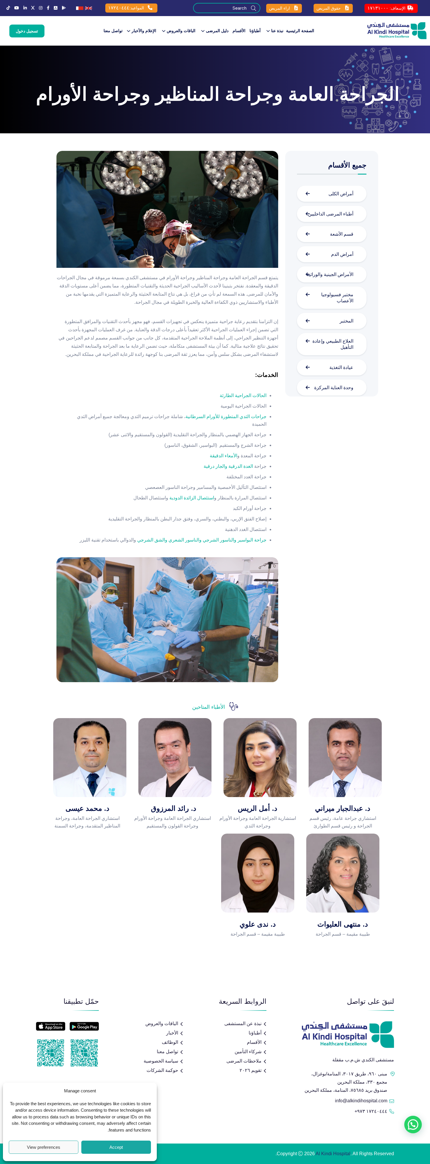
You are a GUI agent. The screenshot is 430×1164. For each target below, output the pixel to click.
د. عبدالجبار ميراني (342, 808)
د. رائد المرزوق (172, 808)
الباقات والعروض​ (181, 30)
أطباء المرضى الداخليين (330, 213)
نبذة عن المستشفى (243, 1023)
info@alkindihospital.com (361, 1100)
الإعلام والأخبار (144, 30)
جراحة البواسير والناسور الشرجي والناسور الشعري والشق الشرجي (201, 539)
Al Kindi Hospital (333, 1153)
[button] (413, 1124)
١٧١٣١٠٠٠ (377, 8)
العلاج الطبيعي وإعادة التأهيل (332, 344)
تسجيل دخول (27, 31)
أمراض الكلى (340, 193)
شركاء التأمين (248, 1051)
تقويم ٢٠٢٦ (251, 1070)
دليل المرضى (217, 30)
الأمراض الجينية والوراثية (330, 274)
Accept (116, 1147)
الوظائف (170, 1042)
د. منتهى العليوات (342, 924)
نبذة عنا (277, 30)
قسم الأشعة (341, 234)
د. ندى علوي (258, 924)
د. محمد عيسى (87, 808)
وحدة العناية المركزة (333, 387)
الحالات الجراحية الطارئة (243, 395)
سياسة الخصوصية (161, 1060)
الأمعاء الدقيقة (223, 455)
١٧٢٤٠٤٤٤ (118, 7)
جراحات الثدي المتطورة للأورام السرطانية (225, 416)
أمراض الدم (342, 254)
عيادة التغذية (340, 367)
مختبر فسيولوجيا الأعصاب (337, 297)
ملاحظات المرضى (244, 1060)
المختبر (345, 320)
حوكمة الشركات (162, 1070)
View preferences (43, 1147)
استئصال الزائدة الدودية (191, 497)
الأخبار (172, 1032)
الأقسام (239, 30)
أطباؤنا (255, 30)
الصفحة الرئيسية (300, 30)
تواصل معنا (113, 30)
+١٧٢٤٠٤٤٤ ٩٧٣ (371, 1111)
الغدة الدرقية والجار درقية (228, 466)
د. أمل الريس (257, 808)
